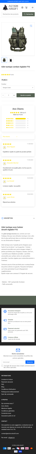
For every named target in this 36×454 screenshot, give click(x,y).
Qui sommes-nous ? (7, 403)
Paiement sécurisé (7, 382)
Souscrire (30, 362)
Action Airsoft (19, 445)
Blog (2, 387)
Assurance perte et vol (8, 416)
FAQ (2, 384)
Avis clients (5, 406)
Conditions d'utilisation (8, 389)
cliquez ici (11, 437)
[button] (5, 74)
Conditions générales (7, 411)
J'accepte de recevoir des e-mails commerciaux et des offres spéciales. (19, 366)
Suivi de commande (7, 394)
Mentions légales (6, 408)
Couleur (3, 84)
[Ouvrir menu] (33, 7)
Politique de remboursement (10, 392)
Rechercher (29, 14)
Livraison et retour (7, 379)
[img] (7, 144)
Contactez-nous (6, 413)
